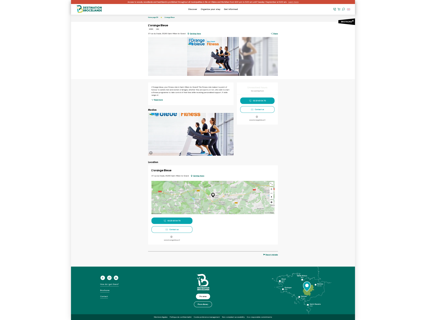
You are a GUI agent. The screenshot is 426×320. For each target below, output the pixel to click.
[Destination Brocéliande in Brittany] (87, 9)
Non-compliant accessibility (233, 317)
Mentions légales (161, 317)
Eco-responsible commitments (259, 317)
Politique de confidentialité (180, 317)
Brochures (104, 290)
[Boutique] (339, 10)
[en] (349, 9)
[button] (343, 9)
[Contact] (334, 10)
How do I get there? (109, 284)
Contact (104, 296)
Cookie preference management (207, 317)
